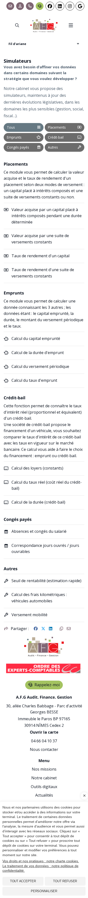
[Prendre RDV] (10, 6)
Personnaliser (44, 891)
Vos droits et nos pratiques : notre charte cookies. (40, 861)
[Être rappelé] (40, 6)
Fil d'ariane (17, 44)
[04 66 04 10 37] (30, 6)
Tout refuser (65, 881)
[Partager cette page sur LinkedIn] (50, 629)
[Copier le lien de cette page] (61, 629)
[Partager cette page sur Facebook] (36, 629)
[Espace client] (20, 6)
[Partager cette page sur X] (43, 629)
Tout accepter (23, 881)
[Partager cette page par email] (69, 629)
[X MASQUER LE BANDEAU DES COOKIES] (84, 795)
